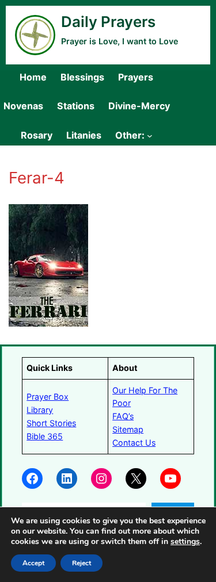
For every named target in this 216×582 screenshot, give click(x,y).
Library (39, 410)
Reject (81, 563)
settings (185, 542)
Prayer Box (47, 396)
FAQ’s (123, 416)
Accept (33, 563)
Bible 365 (44, 436)
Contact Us (134, 442)
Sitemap (127, 429)
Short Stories (51, 423)
